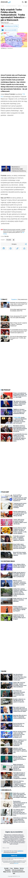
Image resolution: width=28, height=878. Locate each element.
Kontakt (6, 868)
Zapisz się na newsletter (10, 30)
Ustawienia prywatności (18, 871)
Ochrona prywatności (17, 870)
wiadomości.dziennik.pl (11, 5)
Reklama (16, 868)
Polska (8, 240)
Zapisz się (14, 855)
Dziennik (2, 5)
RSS (14, 873)
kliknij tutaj (16, 863)
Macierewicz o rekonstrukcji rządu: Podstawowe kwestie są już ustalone (19, 169)
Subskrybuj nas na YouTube (11, 26)
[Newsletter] (4, 248)
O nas (11, 868)
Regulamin (8, 870)
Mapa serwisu (7, 871)
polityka (19, 5)
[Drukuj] (11, 248)
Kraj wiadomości (22, 299)
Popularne (14, 299)
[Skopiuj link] (17, 248)
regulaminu (20, 851)
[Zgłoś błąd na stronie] (24, 248)
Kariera (22, 868)
